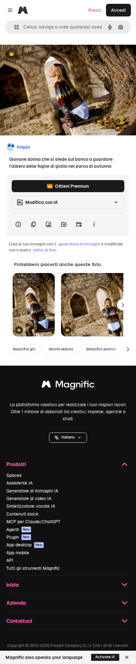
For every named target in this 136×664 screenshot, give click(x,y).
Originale (42, 54)
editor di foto (44, 250)
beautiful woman (101, 349)
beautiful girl (24, 349)
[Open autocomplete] (14, 27)
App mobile (17, 553)
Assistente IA (19, 483)
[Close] (127, 657)
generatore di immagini (79, 244)
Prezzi (95, 10)
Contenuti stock (22, 514)
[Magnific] (68, 386)
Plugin (18, 537)
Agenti (18, 529)
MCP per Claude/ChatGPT (33, 521)
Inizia (12, 584)
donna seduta (61, 349)
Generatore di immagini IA (32, 491)
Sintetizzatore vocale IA (30, 506)
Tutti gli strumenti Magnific (33, 568)
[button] (68, 438)
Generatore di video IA (28, 498)
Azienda (16, 602)
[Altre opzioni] (94, 224)
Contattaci (19, 620)
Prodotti (16, 464)
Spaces (14, 475)
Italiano (68, 437)
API (9, 560)
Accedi (118, 10)
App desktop (24, 545)
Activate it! (105, 657)
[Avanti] (122, 304)
